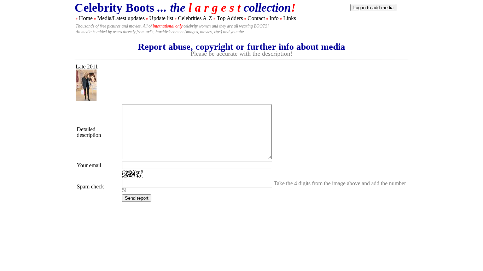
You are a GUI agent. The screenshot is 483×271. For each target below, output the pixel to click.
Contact (256, 18)
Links (289, 18)
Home (86, 18)
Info (274, 18)
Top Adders (230, 18)
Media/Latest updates (121, 18)
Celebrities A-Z (195, 18)
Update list (161, 18)
